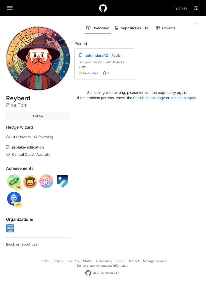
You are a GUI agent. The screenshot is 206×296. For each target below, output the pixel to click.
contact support (183, 98)
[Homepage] (103, 8)
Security (73, 261)
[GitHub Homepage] (88, 273)
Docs (120, 261)
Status (87, 261)
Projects (168, 28)
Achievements (20, 168)
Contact (133, 261)
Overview (100, 28)
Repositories (134, 28)
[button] (196, 24)
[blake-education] (10, 228)
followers (21, 137)
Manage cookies (154, 261)
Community (104, 261)
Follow (38, 116)
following (43, 137)
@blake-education (28, 147)
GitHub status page (149, 98)
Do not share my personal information (103, 265)
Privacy (58, 261)
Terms (44, 261)
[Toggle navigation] (10, 8)
